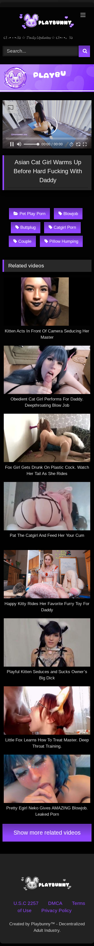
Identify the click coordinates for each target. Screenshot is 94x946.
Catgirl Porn (65, 227)
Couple (24, 241)
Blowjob (70, 213)
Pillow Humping (63, 241)
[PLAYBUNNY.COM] (39, 21)
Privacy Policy (56, 910)
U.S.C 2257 (26, 903)
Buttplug (28, 227)
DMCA (55, 903)
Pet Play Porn (32, 213)
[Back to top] (77, 930)
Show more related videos (47, 832)
